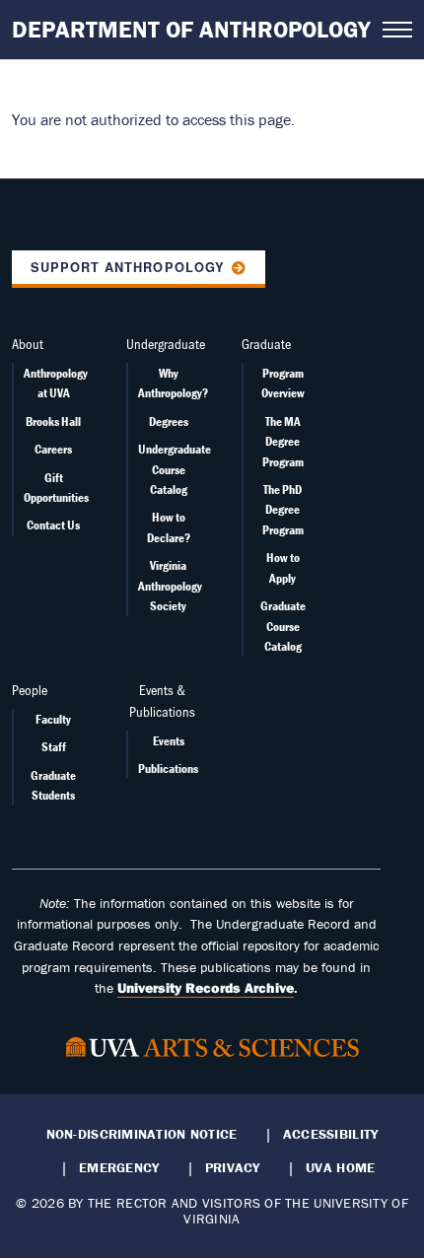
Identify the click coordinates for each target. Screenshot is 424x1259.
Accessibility (331, 1134)
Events (168, 741)
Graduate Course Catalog (283, 626)
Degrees (168, 421)
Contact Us (53, 525)
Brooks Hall (53, 421)
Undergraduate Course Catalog (174, 469)
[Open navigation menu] (397, 29)
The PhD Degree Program (283, 509)
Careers (53, 449)
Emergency (119, 1167)
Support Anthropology (127, 267)
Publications (168, 768)
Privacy (232, 1167)
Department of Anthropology (191, 29)
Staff (53, 746)
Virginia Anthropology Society (170, 585)
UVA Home (340, 1167)
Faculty (53, 719)
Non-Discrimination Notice (142, 1134)
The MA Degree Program (283, 441)
